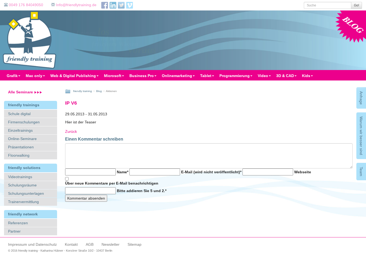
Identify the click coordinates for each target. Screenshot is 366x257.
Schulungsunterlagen (26, 193)
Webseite (302, 172)
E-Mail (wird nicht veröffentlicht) (211, 172)
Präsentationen (21, 147)
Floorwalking (18, 155)
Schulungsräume (22, 185)
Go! (356, 5)
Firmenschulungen (24, 122)
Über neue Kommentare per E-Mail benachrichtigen (111, 183)
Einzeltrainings (20, 130)
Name (122, 172)
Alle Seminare (21, 92)
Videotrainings (20, 177)
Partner (14, 231)
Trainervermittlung (23, 202)
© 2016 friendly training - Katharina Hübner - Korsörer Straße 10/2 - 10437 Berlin (60, 250)
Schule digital (19, 114)
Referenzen (18, 223)
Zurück (71, 131)
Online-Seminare (22, 139)
